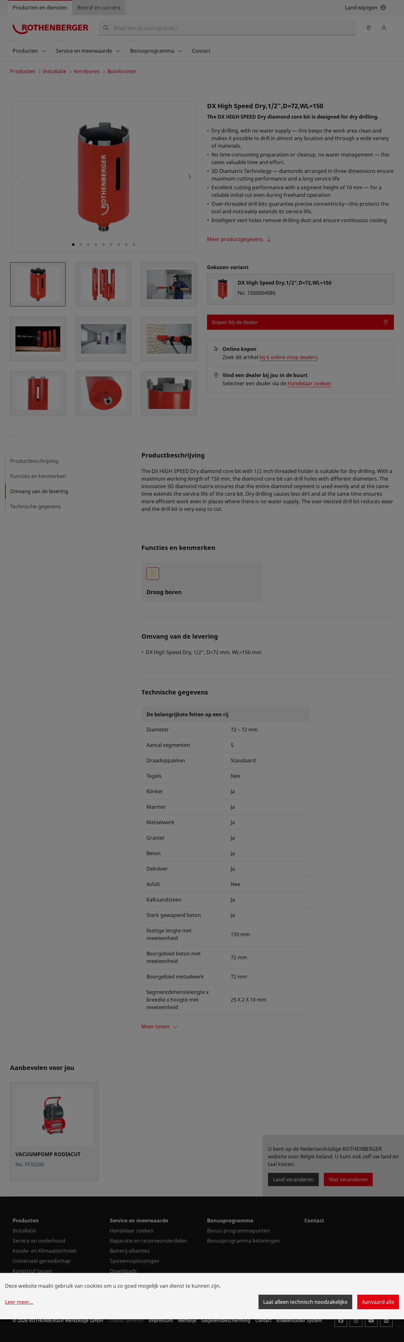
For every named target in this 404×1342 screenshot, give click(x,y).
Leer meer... (19, 1301)
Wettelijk (187, 1320)
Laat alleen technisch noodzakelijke (305, 1301)
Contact (263, 1320)
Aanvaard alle (378, 1301)
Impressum (161, 1320)
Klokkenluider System (299, 1320)
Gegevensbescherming (225, 1320)
